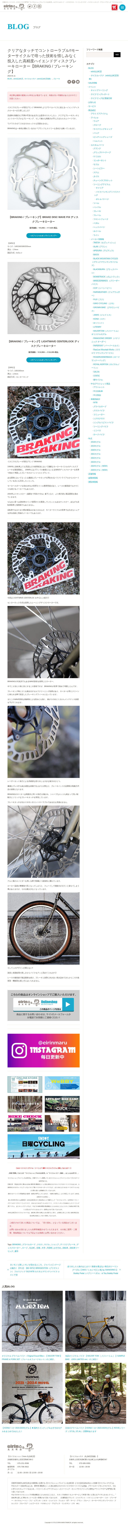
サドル (47, 1244)
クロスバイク (99, 410)
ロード (25, 1248)
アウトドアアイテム (99, 114)
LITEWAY (97, 327)
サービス (92, 106)
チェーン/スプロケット (103, 180)
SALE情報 (92, 83)
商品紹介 (92, 110)
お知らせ (92, 102)
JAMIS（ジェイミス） (102, 315)
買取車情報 (93, 482)
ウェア (96, 121)
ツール (96, 203)
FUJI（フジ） (99, 299)
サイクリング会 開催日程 (101, 98)
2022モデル (95, 458)
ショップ (55, 1244)
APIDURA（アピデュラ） (104, 250)
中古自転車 (98, 391)
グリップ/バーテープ (102, 152)
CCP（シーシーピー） (102, 288)
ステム (96, 172)
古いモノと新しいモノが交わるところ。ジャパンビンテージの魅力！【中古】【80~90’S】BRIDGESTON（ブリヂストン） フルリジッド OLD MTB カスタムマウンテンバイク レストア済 (35, 1270)
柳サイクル (98, 380)
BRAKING (16, 1244)
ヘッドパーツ (99, 227)
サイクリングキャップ (102, 129)
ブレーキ (56, 79)
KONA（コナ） (99, 319)
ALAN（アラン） (100, 246)
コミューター (99, 414)
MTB (95, 402)
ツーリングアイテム (101, 184)
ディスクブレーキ (67, 1244)
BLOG (24, 26)
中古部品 (97, 395)
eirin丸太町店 (18, 79)
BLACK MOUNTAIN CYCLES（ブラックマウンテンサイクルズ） (105, 261)
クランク (97, 148)
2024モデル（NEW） (100, 466)
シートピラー (99, 168)
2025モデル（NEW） (100, 470)
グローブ (97, 125)
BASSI (96, 254)
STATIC (96, 376)
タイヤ (96, 176)
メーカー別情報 (97, 239)
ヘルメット (98, 141)
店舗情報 (92, 474)
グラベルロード (29, 1244)
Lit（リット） (99, 323)
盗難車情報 (93, 478)
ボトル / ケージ (102, 199)
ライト (96, 235)
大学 (43, 1248)
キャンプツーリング (99, 90)
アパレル (94, 118)
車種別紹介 (95, 399)
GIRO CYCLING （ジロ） (104, 303)
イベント (92, 87)
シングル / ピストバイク (103, 422)
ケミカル (97, 156)
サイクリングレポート (100, 94)
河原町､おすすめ (54, 1248)
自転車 (65, 1248)
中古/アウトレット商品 (100, 384)
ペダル (96, 223)
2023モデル (95, 462)
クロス (40, 1244)
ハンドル (97, 207)
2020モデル (95, 450)
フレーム (97, 215)
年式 (90, 438)
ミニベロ (97, 430)
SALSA (96, 372)
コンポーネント (99, 160)
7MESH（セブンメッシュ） (105, 242)
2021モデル (95, 454)
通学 (16, 1251)
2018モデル (95, 442)
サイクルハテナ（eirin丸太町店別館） (38, 79)
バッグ (96, 133)
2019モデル (95, 446)
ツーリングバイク (100, 426)
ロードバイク (99, 434)
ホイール (97, 231)
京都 (38, 1248)
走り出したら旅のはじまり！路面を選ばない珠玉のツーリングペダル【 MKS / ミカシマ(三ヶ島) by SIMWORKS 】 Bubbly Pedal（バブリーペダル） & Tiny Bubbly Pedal (92, 1269)
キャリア (99, 188)
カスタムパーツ (97, 145)
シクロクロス (99, 418)
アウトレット (99, 387)
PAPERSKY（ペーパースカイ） (106, 346)
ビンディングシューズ (102, 137)
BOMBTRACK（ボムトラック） (106, 277)
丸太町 (32, 1248)
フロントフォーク (100, 219)
